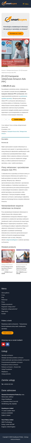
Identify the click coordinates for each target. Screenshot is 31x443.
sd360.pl (11, 397)
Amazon (4, 70)
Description (5, 139)
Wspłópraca (5, 371)
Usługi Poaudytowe (7, 369)
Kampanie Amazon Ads (13, 131)
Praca (3, 302)
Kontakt (4, 313)
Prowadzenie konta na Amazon (10, 364)
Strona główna (5, 292)
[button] (15, 33)
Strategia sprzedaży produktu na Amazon (12, 357)
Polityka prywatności (7, 304)
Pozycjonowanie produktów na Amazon (12, 362)
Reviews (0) (5, 142)
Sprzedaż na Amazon (7, 355)
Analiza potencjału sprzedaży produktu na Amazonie (15, 360)
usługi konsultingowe (11, 239)
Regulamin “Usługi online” (8, 306)
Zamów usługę (18, 119)
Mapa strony (5, 311)
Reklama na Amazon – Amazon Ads (11, 367)
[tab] (15, 139)
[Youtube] (3, 344)
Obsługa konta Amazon (12, 70)
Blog (3, 297)
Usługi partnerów (6, 374)
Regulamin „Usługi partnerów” (10, 309)
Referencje (4, 299)
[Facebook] (7, 344)
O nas (3, 295)
